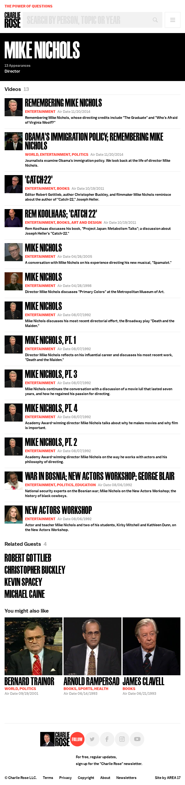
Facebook (107, 739)
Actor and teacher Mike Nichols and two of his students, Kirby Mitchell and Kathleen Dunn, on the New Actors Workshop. (100, 518)
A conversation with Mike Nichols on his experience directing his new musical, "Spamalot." (98, 253)
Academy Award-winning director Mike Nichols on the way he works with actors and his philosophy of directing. (96, 450)
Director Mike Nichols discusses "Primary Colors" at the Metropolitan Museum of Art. (95, 282)
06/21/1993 (144, 685)
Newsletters (126, 777)
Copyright (86, 777)
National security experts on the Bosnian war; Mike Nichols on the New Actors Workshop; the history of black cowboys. (100, 484)
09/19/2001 (29, 685)
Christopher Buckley (35, 569)
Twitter (92, 739)
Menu (172, 20)
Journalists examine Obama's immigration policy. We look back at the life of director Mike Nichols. (97, 149)
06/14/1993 (92, 685)
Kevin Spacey (23, 581)
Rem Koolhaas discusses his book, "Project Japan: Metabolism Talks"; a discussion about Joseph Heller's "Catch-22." (98, 221)
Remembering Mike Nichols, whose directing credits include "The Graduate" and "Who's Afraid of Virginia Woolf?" (101, 110)
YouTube (137, 739)
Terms (48, 777)
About (105, 777)
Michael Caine (25, 593)
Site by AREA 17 (167, 777)
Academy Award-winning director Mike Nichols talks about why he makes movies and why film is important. (101, 416)
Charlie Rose (12, 20)
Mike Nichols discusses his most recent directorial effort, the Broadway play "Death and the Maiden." (99, 314)
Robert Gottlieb (28, 557)
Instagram (122, 739)
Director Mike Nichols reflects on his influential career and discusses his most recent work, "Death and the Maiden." (99, 348)
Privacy (65, 777)
